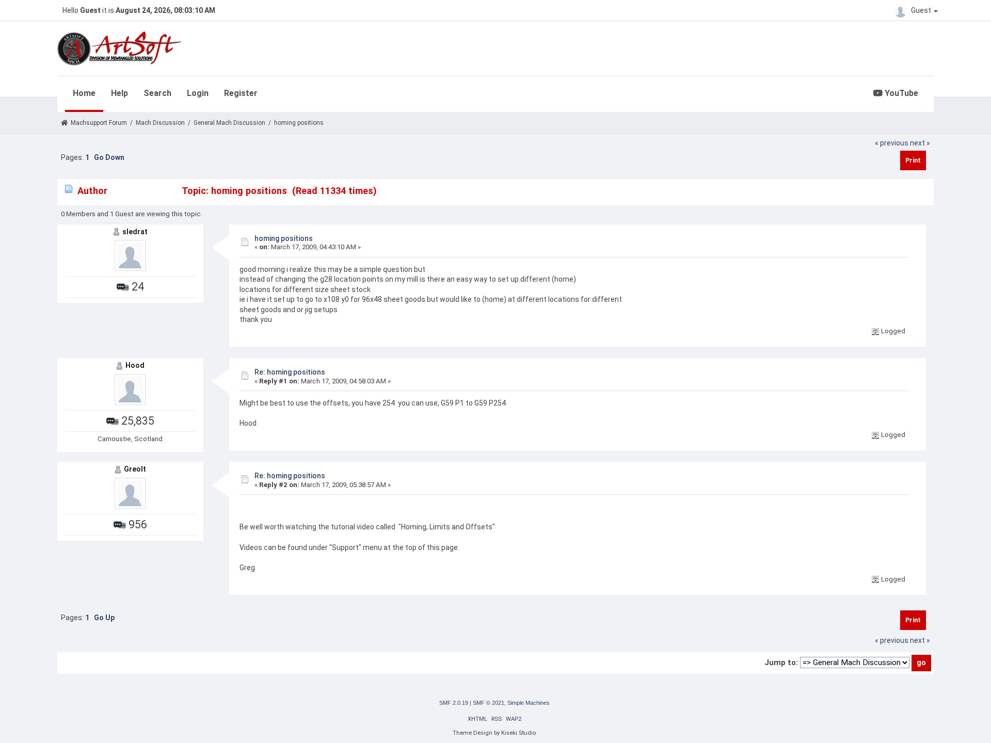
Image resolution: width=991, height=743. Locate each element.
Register (241, 93)
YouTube (900, 93)
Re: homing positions (289, 372)
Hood (135, 365)
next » (920, 143)
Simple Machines (528, 703)
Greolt (135, 469)
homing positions (283, 238)
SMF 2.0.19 (453, 703)
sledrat (135, 232)
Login (198, 93)
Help (119, 93)
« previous (891, 143)
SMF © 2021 (488, 703)
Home (84, 93)
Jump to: (781, 662)
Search (157, 93)
